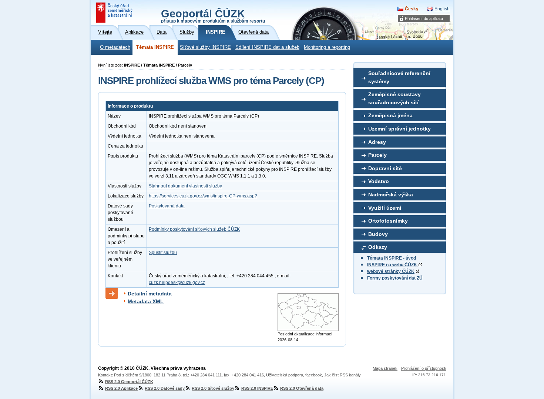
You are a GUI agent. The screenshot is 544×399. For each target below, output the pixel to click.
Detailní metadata (150, 294)
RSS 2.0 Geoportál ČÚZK (129, 381)
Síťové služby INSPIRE (205, 47)
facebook (313, 375)
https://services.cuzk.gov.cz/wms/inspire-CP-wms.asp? (203, 196)
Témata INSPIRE (155, 47)
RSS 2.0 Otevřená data (301, 388)
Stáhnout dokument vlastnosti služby (185, 186)
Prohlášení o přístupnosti (423, 368)
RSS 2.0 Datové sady (165, 388)
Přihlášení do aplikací (424, 18)
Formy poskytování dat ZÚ (395, 278)
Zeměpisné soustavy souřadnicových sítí (394, 98)
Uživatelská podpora (284, 375)
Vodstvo (378, 181)
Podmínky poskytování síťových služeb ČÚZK (194, 229)
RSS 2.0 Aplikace (121, 388)
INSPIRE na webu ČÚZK (392, 264)
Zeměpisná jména (390, 115)
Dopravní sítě (385, 168)
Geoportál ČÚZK (213, 15)
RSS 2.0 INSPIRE (257, 388)
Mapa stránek (385, 368)
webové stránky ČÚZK (390, 271)
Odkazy (377, 247)
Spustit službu (163, 252)
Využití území (384, 208)
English (442, 8)
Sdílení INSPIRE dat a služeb (267, 47)
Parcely (377, 155)
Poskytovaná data (167, 206)
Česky (412, 8)
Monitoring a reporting (327, 47)
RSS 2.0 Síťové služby (213, 388)
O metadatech (115, 47)
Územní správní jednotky (399, 129)
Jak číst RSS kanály (342, 375)
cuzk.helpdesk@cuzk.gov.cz (177, 282)
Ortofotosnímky (388, 221)
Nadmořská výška (390, 194)
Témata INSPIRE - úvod (391, 258)
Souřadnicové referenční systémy (399, 77)
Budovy (378, 234)
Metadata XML (146, 301)
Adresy (377, 142)
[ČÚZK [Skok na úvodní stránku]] (115, 12)
